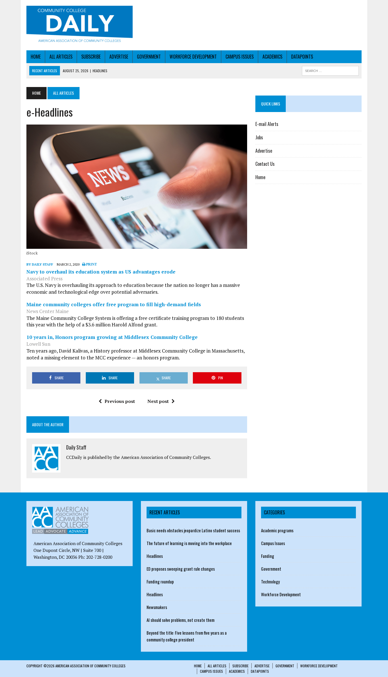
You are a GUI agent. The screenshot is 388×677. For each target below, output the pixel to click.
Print (91, 264)
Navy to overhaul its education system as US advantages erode (101, 271)
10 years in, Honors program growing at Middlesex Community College (112, 337)
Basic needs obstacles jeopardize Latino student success (193, 530)
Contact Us (265, 163)
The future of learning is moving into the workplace (189, 543)
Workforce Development (193, 56)
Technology (270, 581)
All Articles (60, 56)
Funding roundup (160, 581)
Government (149, 56)
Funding (267, 556)
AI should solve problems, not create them (180, 620)
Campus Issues (240, 56)
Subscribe (91, 56)
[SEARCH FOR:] (330, 70)
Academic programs (277, 530)
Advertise (118, 56)
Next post (158, 401)
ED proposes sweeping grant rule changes (181, 569)
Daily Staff (76, 447)
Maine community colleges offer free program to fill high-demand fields (113, 304)
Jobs (259, 137)
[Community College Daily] (79, 25)
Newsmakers (157, 607)
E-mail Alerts (266, 124)
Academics (272, 56)
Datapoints (302, 56)
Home (36, 56)
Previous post (120, 401)
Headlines (155, 556)
